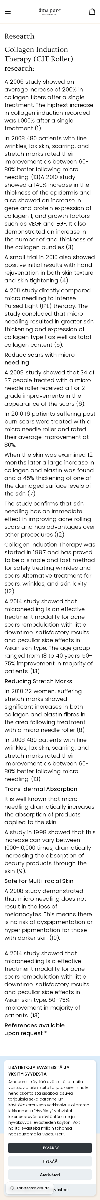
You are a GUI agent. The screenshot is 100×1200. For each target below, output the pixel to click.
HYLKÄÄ (50, 1161)
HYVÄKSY (50, 1148)
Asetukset (50, 1174)
